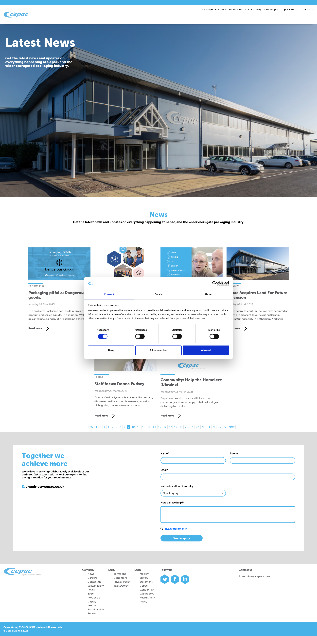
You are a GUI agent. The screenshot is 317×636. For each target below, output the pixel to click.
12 (143, 426)
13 (149, 426)
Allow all (206, 350)
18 (175, 426)
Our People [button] (271, 9)
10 (133, 426)
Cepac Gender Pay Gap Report (147, 589)
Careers (92, 577)
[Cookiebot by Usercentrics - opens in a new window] (214, 283)
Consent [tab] (109, 294)
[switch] (140, 336)
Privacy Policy (122, 581)
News (91, 573)
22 (197, 426)
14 (154, 426)
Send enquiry (181, 538)
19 (181, 426)
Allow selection (158, 350)
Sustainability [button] (253, 9)
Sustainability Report (96, 611)
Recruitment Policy (147, 599)
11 (138, 426)
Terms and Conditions (120, 575)
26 (219, 426)
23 (202, 426)
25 (213, 426)
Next (232, 426)
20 (186, 426)
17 (170, 426)
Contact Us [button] (307, 9)
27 (225, 426)
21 (192, 426)
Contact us (94, 581)
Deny (111, 350)
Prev (90, 426)
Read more (35, 328)
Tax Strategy (121, 585)
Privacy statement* (175, 528)
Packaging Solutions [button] (214, 9)
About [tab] (208, 294)
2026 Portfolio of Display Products (94, 599)
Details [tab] (159, 294)
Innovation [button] (236, 9)
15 (159, 426)
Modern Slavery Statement (146, 577)
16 (165, 426)
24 (208, 426)
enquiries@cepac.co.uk (256, 576)
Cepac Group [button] (289, 9)
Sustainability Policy (96, 587)
